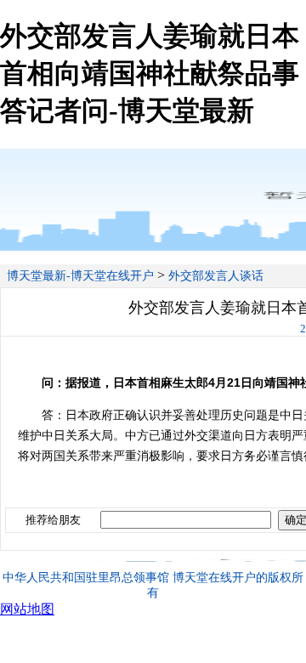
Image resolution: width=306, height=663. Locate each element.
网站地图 (27, 609)
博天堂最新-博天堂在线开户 (80, 275)
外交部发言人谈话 (216, 275)
